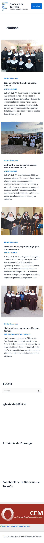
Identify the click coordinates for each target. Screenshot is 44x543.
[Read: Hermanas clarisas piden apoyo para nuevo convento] (22, 221)
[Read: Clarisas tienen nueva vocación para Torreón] (22, 301)
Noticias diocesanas (11, 78)
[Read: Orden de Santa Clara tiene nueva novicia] (22, 56)
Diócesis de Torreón (16, 5)
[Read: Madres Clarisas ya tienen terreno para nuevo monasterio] (22, 138)
